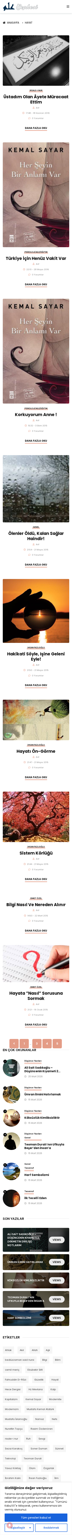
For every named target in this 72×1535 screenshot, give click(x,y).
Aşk (48, 1350)
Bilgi (44, 1360)
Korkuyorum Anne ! (36, 414)
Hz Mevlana (36, 1389)
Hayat (28, 22)
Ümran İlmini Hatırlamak (42, 1094)
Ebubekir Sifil (35, 1370)
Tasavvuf (29, 1168)
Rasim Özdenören (42, 1429)
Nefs (54, 1419)
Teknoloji (10, 1458)
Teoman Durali (33, 1458)
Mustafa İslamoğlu (16, 1419)
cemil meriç (12, 1370)
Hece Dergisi (12, 1389)
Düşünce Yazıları (33, 1061)
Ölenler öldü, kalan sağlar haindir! (36, 536)
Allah (35, 1350)
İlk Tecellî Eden (35, 1198)
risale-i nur (11, 1438)
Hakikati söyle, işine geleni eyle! (36, 656)
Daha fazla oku (36, 128)
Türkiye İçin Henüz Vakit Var (36, 258)
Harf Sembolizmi (36, 1175)
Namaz (39, 1419)
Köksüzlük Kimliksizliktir (42, 1118)
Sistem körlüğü (36, 853)
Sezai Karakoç (14, 1448)
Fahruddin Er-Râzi (15, 1379)
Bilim (58, 1360)
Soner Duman (39, 1448)
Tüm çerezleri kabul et (36, 1517)
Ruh (28, 1438)
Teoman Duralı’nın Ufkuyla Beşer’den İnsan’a (44, 1146)
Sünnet (59, 1448)
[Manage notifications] (10, 1525)
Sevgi (42, 1438)
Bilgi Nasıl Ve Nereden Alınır (36, 904)
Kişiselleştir (18, 1528)
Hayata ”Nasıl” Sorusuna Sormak (36, 996)
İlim (56, 1478)
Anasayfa (13, 22)
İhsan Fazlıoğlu (36, 647)
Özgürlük (48, 1468)
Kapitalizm (11, 1399)
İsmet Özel (36, 898)
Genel (36, 527)
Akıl (22, 1350)
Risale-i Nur (36, 90)
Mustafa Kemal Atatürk (40, 1409)
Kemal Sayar (33, 1399)
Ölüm (32, 1468)
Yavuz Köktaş (13, 1468)
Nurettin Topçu (14, 1429)
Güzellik (39, 1379)
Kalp (53, 1389)
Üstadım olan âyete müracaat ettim (36, 99)
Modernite (55, 1399)
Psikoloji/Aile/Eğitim (36, 252)
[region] (36, 1508)
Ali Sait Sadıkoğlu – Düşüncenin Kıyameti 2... (42, 1069)
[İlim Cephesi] (21, 6)
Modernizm (12, 1409)
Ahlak (8, 1350)
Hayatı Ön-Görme (36, 751)
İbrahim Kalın (13, 1478)
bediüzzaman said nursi (19, 1360)
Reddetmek (51, 1528)
